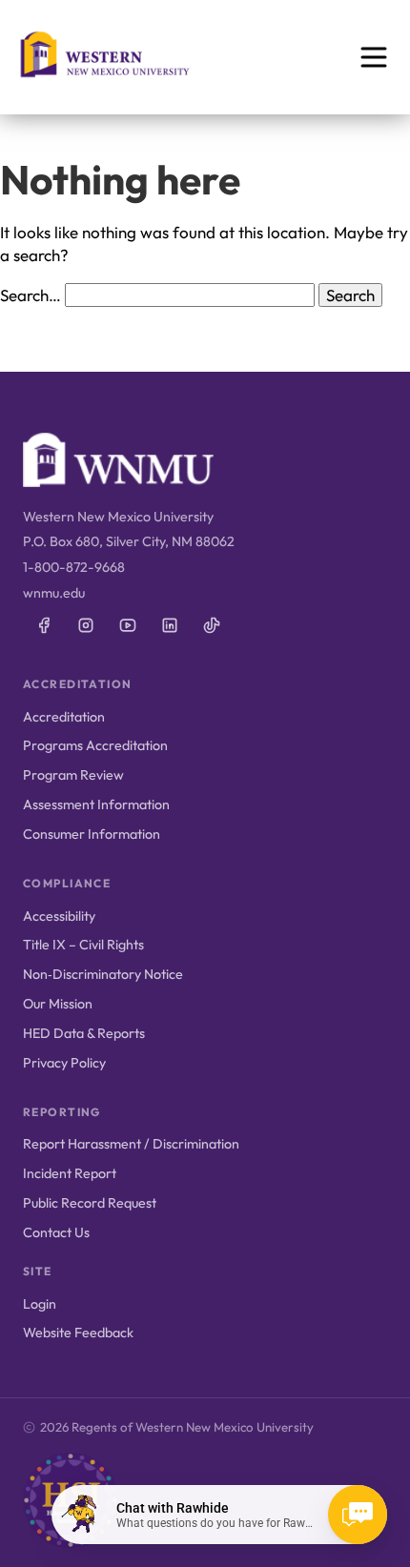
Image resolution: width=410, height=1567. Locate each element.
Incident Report (69, 1173)
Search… (30, 295)
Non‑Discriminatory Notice (103, 974)
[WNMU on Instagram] (86, 625)
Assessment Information (96, 804)
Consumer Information (91, 834)
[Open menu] (374, 57)
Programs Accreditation (95, 745)
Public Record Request (89, 1202)
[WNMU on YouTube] (128, 625)
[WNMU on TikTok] (212, 625)
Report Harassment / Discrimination (131, 1143)
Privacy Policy (64, 1062)
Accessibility (59, 916)
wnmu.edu (54, 592)
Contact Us (56, 1232)
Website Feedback (78, 1332)
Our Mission (57, 1003)
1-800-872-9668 (74, 567)
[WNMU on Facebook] (44, 625)
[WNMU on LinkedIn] (170, 625)
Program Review (73, 775)
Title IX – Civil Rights (83, 944)
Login (39, 1304)
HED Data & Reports (84, 1033)
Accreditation (64, 716)
